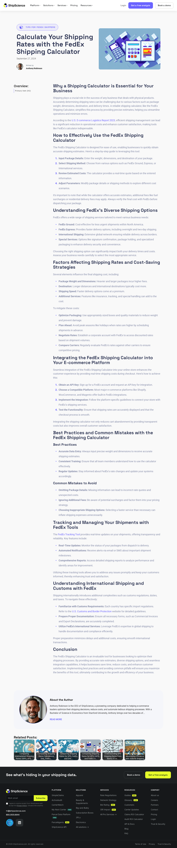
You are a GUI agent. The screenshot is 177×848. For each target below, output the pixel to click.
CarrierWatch (57, 805)
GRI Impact (107, 809)
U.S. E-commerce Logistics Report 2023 (93, 120)
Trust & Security (158, 824)
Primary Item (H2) (23, 91)
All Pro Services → (108, 814)
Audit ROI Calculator (133, 819)
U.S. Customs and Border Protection (92, 611)
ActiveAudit (57, 800)
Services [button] (62, 5)
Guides (130, 795)
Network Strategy (108, 800)
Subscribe (40, 798)
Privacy (152, 844)
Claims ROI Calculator (134, 814)
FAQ (126, 833)
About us (155, 795)
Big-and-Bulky (82, 808)
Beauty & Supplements (82, 801)
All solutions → (82, 827)
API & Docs (129, 824)
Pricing (74, 5)
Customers (129, 805)
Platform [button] (35, 5)
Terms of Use (140, 844)
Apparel (79, 795)
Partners (154, 805)
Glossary (130, 800)
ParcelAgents (60, 822)
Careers (154, 800)
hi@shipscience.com (16, 811)
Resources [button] (87, 5)
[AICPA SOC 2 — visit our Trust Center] (10, 822)
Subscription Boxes (84, 813)
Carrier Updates (131, 809)
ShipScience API (59, 827)
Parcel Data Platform (61, 815)
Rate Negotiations (108, 795)
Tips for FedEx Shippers (40, 27)
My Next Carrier (61, 809)
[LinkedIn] (19, 822)
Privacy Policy (22, 806)
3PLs (78, 817)
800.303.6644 (12, 814)
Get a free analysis (140, 5)
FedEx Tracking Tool (69, 534)
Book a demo (164, 5)
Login (123, 5)
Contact (154, 809)
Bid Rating (107, 805)
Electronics (81, 822)
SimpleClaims (58, 795)
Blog (126, 828)
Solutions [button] (48, 5)
